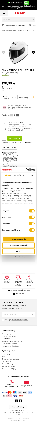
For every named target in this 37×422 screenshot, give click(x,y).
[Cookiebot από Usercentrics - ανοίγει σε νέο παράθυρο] (26, 169)
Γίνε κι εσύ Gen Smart (14, 305)
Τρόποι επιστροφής (9, 369)
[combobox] (14, 97)
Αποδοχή (16, 320)
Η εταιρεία (6, 354)
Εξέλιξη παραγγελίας (9, 336)
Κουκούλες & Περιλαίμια (18, 257)
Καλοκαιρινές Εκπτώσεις (10, 346)
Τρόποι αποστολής (8, 366)
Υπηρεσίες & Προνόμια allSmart (13, 341)
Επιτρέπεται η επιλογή (18, 245)
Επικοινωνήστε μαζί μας (10, 359)
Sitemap (18, 414)
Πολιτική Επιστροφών (9, 364)
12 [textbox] (13, 97)
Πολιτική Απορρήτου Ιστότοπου (13, 412)
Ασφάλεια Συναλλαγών (18, 410)
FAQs (3, 356)
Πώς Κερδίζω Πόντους (9, 343)
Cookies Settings (18, 407)
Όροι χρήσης (6, 361)
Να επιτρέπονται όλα (18, 239)
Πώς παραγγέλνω (8, 334)
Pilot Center (6, 339)
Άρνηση (18, 251)
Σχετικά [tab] (30, 175)
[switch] (32, 217)
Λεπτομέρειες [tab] (18, 175)
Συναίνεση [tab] (6, 175)
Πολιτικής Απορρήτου (20, 320)
